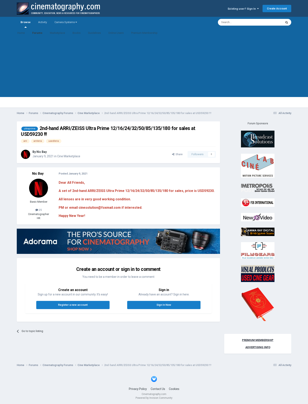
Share (178, 154)
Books (76, 32)
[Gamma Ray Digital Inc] (257, 231)
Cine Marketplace (68, 156)
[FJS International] (257, 202)
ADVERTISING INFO (257, 347)
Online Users (116, 32)
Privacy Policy (138, 389)
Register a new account (73, 304)
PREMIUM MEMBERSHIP (257, 340)
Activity (42, 22)
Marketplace (57, 32)
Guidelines (94, 32)
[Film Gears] (257, 250)
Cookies (174, 389)
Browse (26, 22)
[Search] (286, 22)
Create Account (277, 8)
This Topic (270, 22)
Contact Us (158, 389)
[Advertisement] (154, 67)
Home (21, 32)
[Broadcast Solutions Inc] (257, 138)
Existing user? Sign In (242, 8)
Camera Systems (64, 22)
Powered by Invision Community (154, 397)
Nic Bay (41, 151)
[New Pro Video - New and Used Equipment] (257, 217)
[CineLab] (257, 165)
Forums (37, 32)
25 (40, 209)
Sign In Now (164, 304)
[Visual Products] (257, 273)
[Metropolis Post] (257, 187)
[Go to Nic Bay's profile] (25, 154)
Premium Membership (144, 32)
